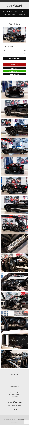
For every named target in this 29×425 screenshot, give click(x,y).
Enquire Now (14, 65)
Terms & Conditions (20, 419)
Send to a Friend (14, 68)
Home (5, 14)
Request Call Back (14, 74)
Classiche (14, 384)
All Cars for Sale (14, 377)
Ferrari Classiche (14, 396)
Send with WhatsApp (15, 71)
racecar (15, 422)
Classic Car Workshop (14, 386)
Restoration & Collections (14, 394)
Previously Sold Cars (14, 12)
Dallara (14, 378)
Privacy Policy (14, 420)
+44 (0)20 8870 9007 (14, 1)
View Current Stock (14, 58)
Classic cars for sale (14, 392)
